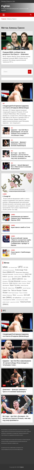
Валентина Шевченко (22, 272)
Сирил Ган (6, 290)
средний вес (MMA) (14, 302)
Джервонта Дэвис (7, 279)
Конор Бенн (24, 281)
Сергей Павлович (27, 288)
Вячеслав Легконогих (19, 274)
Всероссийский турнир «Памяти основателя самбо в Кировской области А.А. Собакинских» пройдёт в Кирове (21, 241)
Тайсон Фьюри (16, 290)
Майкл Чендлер (22, 283)
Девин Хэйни (17, 276)
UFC (4, 103)
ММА (4, 48)
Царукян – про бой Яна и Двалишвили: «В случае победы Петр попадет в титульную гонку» (19, 132)
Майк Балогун (13, 283)
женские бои (20, 295)
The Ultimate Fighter (12, 267)
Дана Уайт (11, 276)
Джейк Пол (26, 276)
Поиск (29, 72)
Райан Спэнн (11, 288)
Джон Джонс (17, 279)
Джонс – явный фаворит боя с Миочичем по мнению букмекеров (21, 166)
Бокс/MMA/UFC (9, 272)
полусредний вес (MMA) (9, 299)
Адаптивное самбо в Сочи (20, 227)
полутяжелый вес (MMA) (22, 299)
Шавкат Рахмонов (7, 295)
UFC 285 (25, 267)
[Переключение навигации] (3, 15)
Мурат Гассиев (15, 285)
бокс (14, 295)
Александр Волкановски (8, 270)
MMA (5, 267)
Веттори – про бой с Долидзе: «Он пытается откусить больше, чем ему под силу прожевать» (20, 155)
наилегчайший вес (26, 297)
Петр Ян (5, 288)
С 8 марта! (6, 196)
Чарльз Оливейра (23, 292)
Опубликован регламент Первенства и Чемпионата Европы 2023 (20, 218)
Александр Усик (21, 270)
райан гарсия (6, 302)
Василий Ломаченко (8, 274)
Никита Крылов (24, 285)
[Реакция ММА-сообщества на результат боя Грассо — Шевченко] (17, 40)
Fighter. (5, 6)
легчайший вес (17, 297)
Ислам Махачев (14, 281)
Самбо (5, 194)
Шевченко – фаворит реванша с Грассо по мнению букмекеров (18, 144)
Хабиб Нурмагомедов (13, 292)
